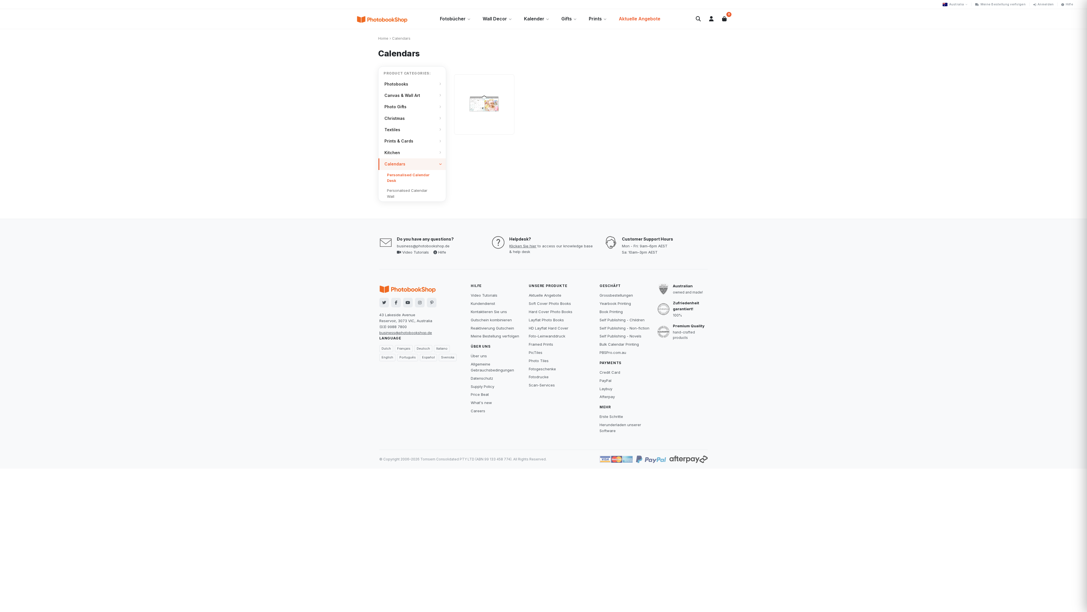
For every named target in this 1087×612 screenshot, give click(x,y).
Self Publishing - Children (622, 320)
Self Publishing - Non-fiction (624, 328)
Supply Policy (482, 386)
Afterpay (607, 396)
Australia (956, 4)
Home (383, 38)
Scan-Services (542, 385)
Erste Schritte (611, 416)
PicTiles (535, 352)
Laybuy (606, 388)
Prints (595, 19)
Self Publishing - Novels (620, 336)
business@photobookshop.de (423, 246)
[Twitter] (384, 302)
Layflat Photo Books (546, 320)
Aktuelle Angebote (639, 19)
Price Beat (480, 394)
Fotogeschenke (542, 369)
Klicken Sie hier (522, 246)
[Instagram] (420, 302)
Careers (478, 411)
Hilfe (1069, 4)
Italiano (442, 348)
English (387, 357)
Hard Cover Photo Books (550, 311)
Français (403, 348)
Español (428, 357)
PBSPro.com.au (613, 352)
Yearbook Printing (615, 303)
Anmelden (1045, 4)
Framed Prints (541, 344)
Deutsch (423, 348)
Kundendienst (483, 303)
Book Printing (611, 311)
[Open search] (698, 19)
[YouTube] (408, 302)
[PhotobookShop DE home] (382, 19)
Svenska (447, 357)
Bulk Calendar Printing (619, 344)
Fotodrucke (539, 377)
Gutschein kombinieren (491, 320)
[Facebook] (396, 302)
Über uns (479, 356)
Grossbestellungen (616, 295)
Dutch (386, 348)
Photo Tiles (539, 360)
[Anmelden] (711, 19)
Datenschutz (482, 378)
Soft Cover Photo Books (550, 303)
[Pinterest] (431, 302)
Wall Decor (495, 19)
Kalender (534, 19)
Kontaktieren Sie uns (489, 311)
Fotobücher (453, 19)
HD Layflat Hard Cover (548, 328)
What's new (481, 402)
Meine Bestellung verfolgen (1003, 4)
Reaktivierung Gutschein (492, 328)
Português (407, 357)
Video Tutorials (415, 252)
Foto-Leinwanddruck (547, 336)
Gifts (566, 19)
